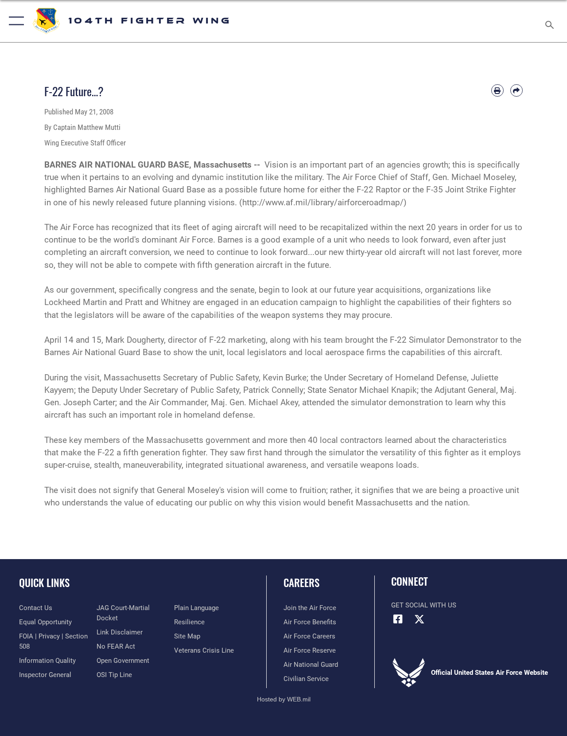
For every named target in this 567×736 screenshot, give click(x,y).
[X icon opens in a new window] (419, 619)
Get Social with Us (423, 605)
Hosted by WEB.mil (284, 699)
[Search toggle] (551, 20)
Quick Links (44, 582)
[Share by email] (516, 90)
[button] (14, 21)
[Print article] (497, 90)
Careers (301, 582)
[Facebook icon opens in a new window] (397, 619)
